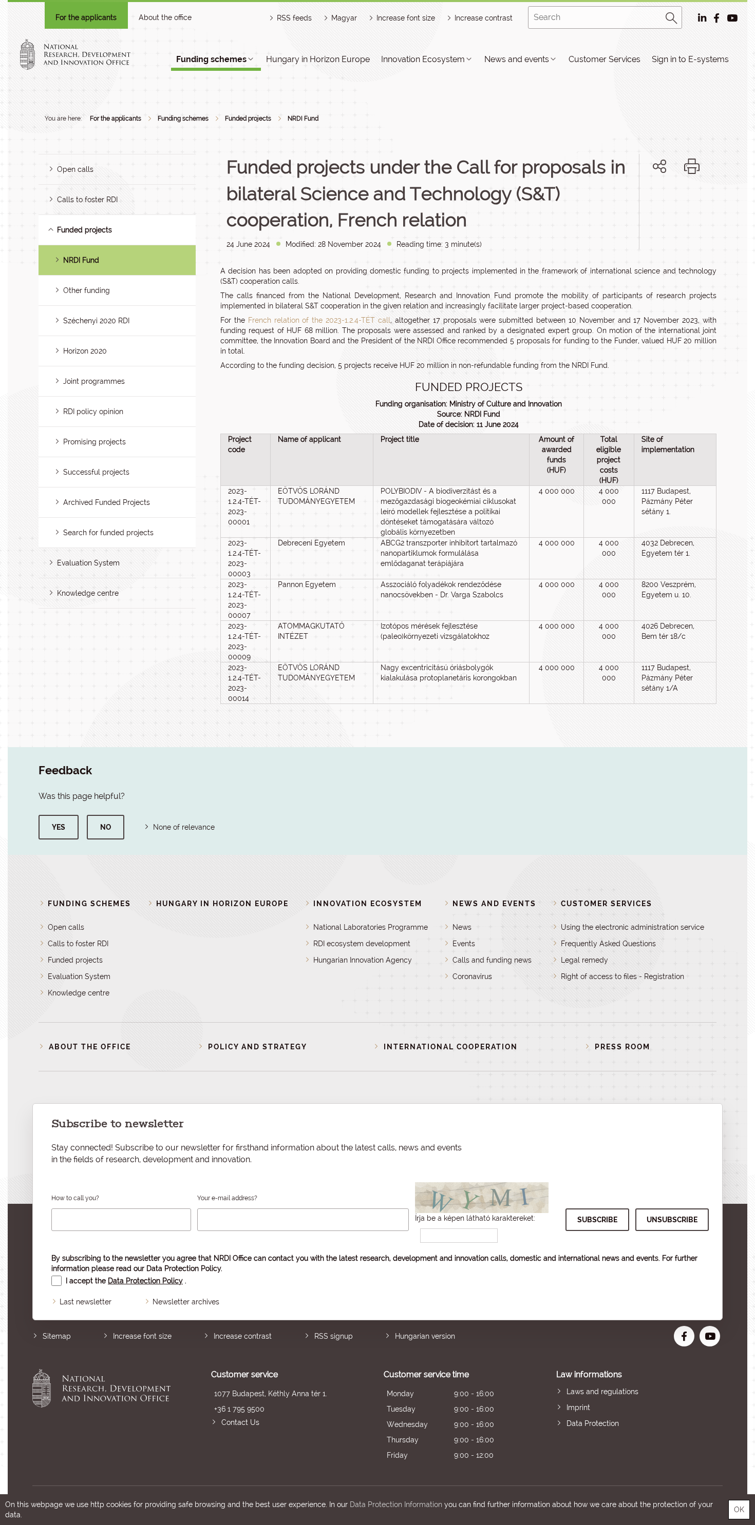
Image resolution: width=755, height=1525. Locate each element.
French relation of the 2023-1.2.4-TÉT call (319, 320)
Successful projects (96, 472)
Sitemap (57, 1336)
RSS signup (333, 1336)
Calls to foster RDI (87, 199)
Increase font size (142, 1336)
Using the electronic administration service (632, 927)
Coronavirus (472, 976)
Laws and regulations (602, 1391)
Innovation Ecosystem (423, 59)
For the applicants (86, 17)
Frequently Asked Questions (608, 944)
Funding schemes (211, 59)
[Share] (659, 166)
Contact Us (240, 1422)
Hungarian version (425, 1336)
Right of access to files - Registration (622, 976)
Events (463, 944)
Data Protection (593, 1423)
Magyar (344, 18)
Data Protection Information (396, 1504)
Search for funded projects (108, 533)
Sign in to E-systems (690, 59)
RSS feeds (294, 18)
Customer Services (604, 59)
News (461, 927)
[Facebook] (647, 201)
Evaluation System (88, 563)
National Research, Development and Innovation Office (101, 1416)
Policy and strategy (257, 1047)
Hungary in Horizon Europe (318, 59)
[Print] (692, 166)
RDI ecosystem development (361, 944)
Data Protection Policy (183, 1268)
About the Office (90, 1047)
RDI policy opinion (93, 411)
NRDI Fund (303, 118)
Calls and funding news (492, 960)
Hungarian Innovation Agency (362, 960)
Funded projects (248, 118)
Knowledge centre (88, 593)
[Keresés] (672, 16)
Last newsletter (85, 1302)
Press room (622, 1047)
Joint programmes (94, 381)
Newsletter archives (186, 1302)
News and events (516, 59)
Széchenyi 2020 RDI (96, 321)
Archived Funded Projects (106, 502)
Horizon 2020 (85, 351)
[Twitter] (671, 201)
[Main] (84, 54)
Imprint (578, 1407)
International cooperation (451, 1047)
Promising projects (94, 442)
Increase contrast (484, 18)
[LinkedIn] (694, 201)
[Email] (624, 201)
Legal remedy (584, 960)
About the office (165, 17)
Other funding (86, 290)
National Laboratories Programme (370, 927)
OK (739, 1510)
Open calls (75, 169)
